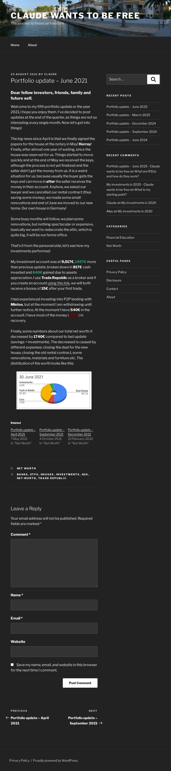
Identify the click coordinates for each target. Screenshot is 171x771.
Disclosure (113, 280)
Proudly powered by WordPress (55, 760)
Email (17, 618)
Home (15, 45)
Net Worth (26, 468)
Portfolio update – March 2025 (128, 115)
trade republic (52, 478)
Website (18, 642)
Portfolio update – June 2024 (126, 140)
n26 (85, 474)
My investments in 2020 (138, 203)
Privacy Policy (116, 272)
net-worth (26, 478)
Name (17, 595)
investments (68, 474)
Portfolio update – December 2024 (131, 123)
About (32, 45)
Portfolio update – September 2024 (131, 131)
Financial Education (120, 237)
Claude (50, 74)
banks (22, 474)
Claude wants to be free (75, 16)
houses (47, 474)
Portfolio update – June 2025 (126, 107)
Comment (21, 534)
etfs (34, 474)
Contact (112, 289)
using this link (59, 283)
